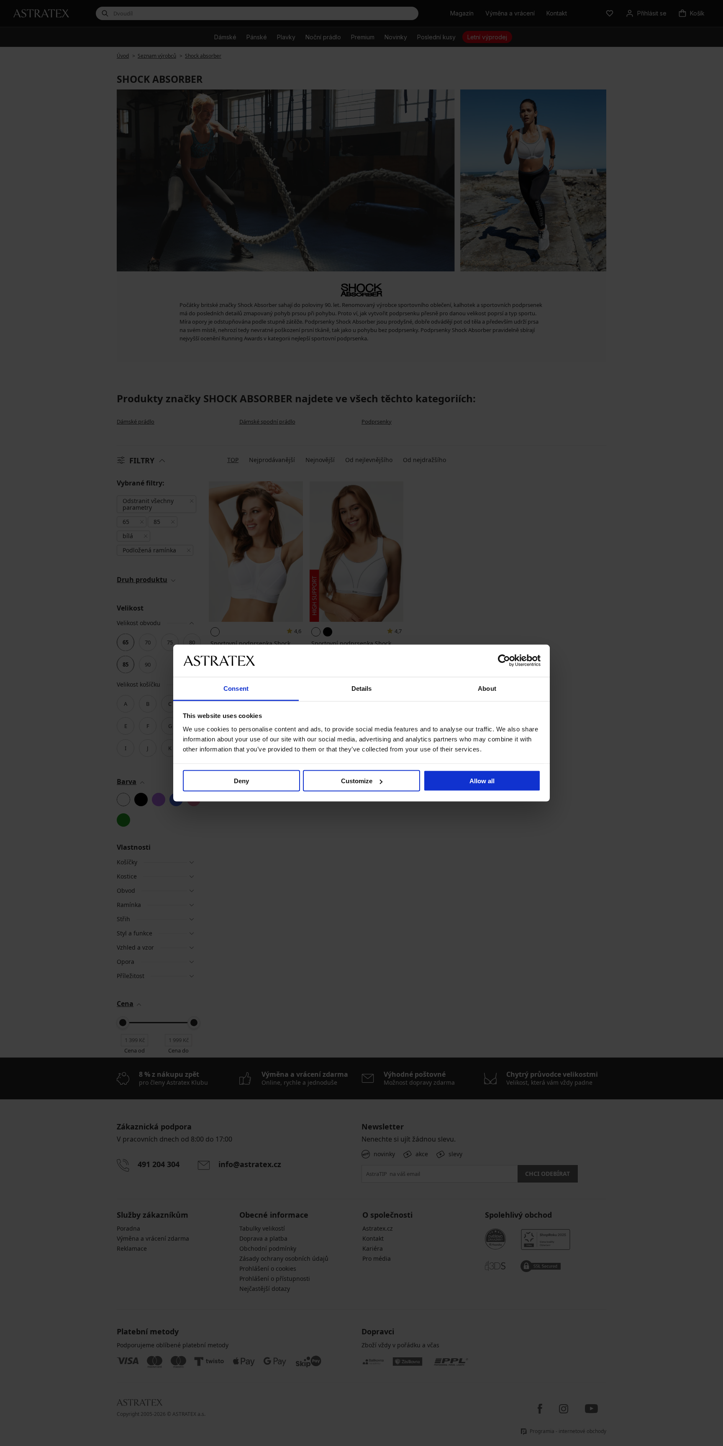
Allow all (482, 780)
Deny (241, 780)
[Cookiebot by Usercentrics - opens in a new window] (504, 660)
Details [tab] (361, 688)
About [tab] (487, 688)
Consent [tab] (236, 688)
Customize (356, 780)
